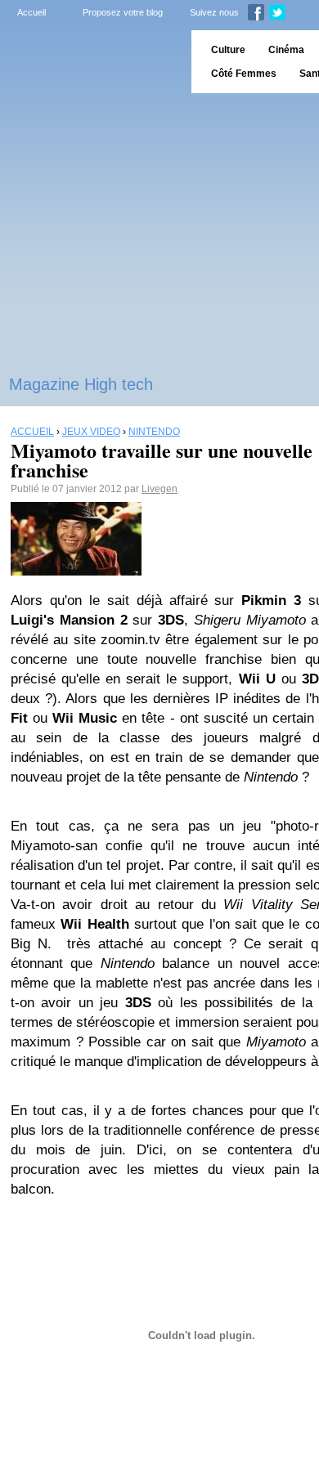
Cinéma (286, 50)
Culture (228, 50)
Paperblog (90, 61)
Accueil (31, 12)
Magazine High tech (81, 384)
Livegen (159, 489)
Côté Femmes (243, 73)
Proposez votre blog (123, 12)
